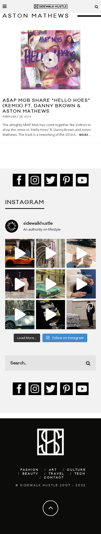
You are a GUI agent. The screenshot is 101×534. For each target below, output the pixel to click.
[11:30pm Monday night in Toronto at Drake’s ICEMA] (19, 284)
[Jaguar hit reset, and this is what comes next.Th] (81, 314)
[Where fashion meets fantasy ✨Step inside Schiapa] (50, 253)
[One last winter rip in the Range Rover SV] (19, 314)
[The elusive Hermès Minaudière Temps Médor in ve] (81, 284)
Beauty (31, 474)
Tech (80, 474)
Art (53, 470)
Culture (76, 470)
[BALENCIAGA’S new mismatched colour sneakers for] (50, 314)
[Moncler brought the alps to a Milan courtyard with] (50, 284)
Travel (56, 474)
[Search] (96, 6)
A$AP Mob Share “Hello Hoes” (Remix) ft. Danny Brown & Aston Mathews (46, 106)
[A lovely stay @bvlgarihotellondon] (19, 253)
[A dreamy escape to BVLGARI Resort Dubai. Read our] (81, 253)
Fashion (29, 470)
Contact (54, 478)
